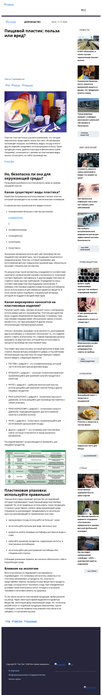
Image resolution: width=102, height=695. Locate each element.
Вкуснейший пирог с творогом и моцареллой (87, 398)
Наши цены (15, 679)
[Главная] (9, 4)
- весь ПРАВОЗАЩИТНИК (87, 360)
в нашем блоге (15, 217)
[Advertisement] (35, 56)
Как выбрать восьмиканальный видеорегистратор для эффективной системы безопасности (88, 234)
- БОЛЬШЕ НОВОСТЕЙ (84, 134)
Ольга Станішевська (14, 79)
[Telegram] (27, 85)
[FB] (7, 85)
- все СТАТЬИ (91, 571)
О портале (14, 670)
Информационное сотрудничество (27, 674)
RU (83, 10)
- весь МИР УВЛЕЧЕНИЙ (85, 248)
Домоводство (32, 22)
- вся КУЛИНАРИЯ (89, 456)
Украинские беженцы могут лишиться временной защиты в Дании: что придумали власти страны (88, 87)
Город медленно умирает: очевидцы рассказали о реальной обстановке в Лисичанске (88, 120)
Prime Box (9, 161)
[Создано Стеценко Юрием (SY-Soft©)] (90, 687)
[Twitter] (16, 85)
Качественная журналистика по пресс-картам (86, 492)
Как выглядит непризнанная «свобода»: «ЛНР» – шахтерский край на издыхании (87, 558)
